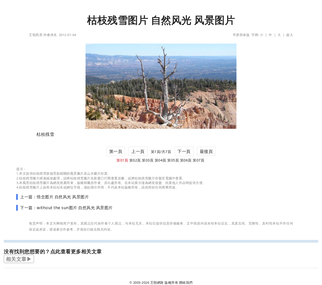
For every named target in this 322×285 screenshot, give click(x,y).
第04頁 (160, 160)
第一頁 (116, 151)
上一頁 (138, 151)
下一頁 (184, 151)
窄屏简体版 (241, 35)
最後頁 (206, 151)
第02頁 (135, 160)
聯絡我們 (186, 282)
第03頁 (147, 160)
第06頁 (186, 160)
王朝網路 (157, 282)
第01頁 (122, 160)
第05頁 (173, 160)
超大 (289, 35)
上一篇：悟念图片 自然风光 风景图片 (54, 197)
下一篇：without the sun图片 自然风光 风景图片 (66, 207)
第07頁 (198, 160)
